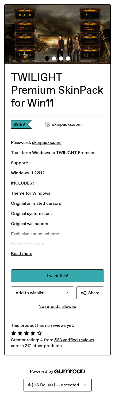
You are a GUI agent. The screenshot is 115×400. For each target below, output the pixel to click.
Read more (21, 253)
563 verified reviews (74, 339)
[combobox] (42, 293)
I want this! (57, 275)
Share (93, 292)
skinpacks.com (67, 124)
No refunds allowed (57, 306)
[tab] (47, 58)
